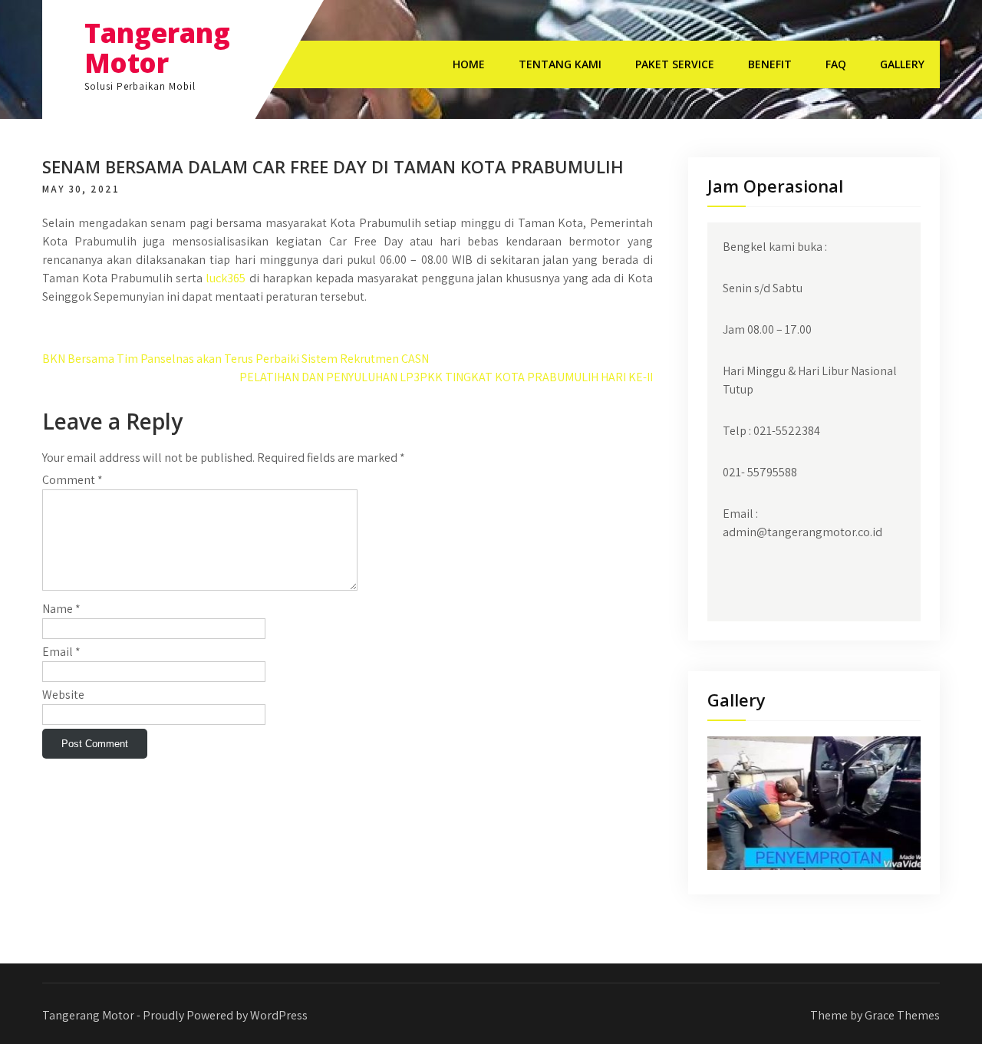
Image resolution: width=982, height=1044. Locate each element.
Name (61, 609)
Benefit (770, 64)
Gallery (902, 64)
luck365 (226, 278)
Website (63, 695)
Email (61, 652)
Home (469, 64)
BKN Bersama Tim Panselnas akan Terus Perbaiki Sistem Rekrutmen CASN (235, 359)
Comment (72, 480)
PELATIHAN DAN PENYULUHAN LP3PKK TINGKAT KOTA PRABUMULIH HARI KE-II (446, 377)
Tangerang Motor (157, 48)
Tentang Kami (560, 64)
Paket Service (674, 64)
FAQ (835, 64)
